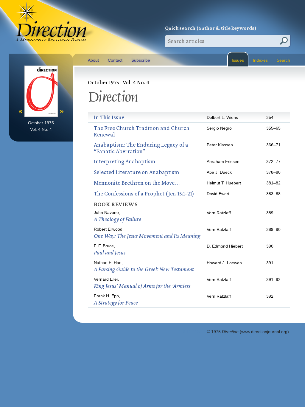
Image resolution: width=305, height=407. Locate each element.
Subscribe (140, 60)
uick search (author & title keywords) (210, 28)
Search (283, 60)
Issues (238, 60)
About (93, 60)
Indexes (260, 60)
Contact (115, 60)
